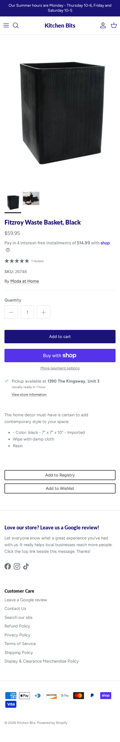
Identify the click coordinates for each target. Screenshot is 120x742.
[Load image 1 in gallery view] (60, 112)
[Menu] (6, 25)
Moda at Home (24, 281)
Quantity (12, 300)
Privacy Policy (17, 635)
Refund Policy (17, 626)
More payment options (60, 368)
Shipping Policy (18, 652)
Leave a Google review (25, 599)
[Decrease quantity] (11, 312)
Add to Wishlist (60, 488)
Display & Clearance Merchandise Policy (41, 661)
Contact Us (15, 608)
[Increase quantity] (43, 312)
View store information (29, 394)
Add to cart (60, 336)
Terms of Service (20, 643)
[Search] (18, 25)
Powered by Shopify (52, 723)
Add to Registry (60, 475)
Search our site (18, 617)
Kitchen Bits (26, 723)
